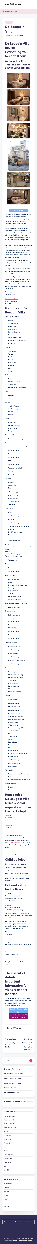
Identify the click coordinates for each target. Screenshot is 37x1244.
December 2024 (9, 1116)
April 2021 (7, 1166)
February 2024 (9, 1155)
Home (4, 11)
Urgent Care (8, 1222)
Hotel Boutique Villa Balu (13, 1083)
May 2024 (7, 1143)
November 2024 (9, 1120)
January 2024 (9, 1158)
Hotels (9, 22)
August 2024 (8, 1131)
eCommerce (8, 1184)
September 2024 (10, 1128)
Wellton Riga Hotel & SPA (13, 1074)
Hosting (6, 1195)
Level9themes (12, 4)
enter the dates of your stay (19, 842)
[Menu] (33, 4)
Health (6, 1191)
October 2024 (9, 1124)
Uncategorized (9, 1203)
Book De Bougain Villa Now (18, 1010)
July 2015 (7, 1170)
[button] (11, 1032)
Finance (7, 1188)
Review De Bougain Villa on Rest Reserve (18, 1016)
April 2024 (7, 1147)
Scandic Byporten (11, 1088)
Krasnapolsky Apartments (13, 1078)
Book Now (18, 210)
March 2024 (8, 1151)
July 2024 (7, 1135)
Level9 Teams (14, 1028)
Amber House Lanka (11, 1092)
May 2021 (7, 1162)
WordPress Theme (10, 1207)
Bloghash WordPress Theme (21, 1241)
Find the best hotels (22, 1222)
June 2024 (7, 1139)
